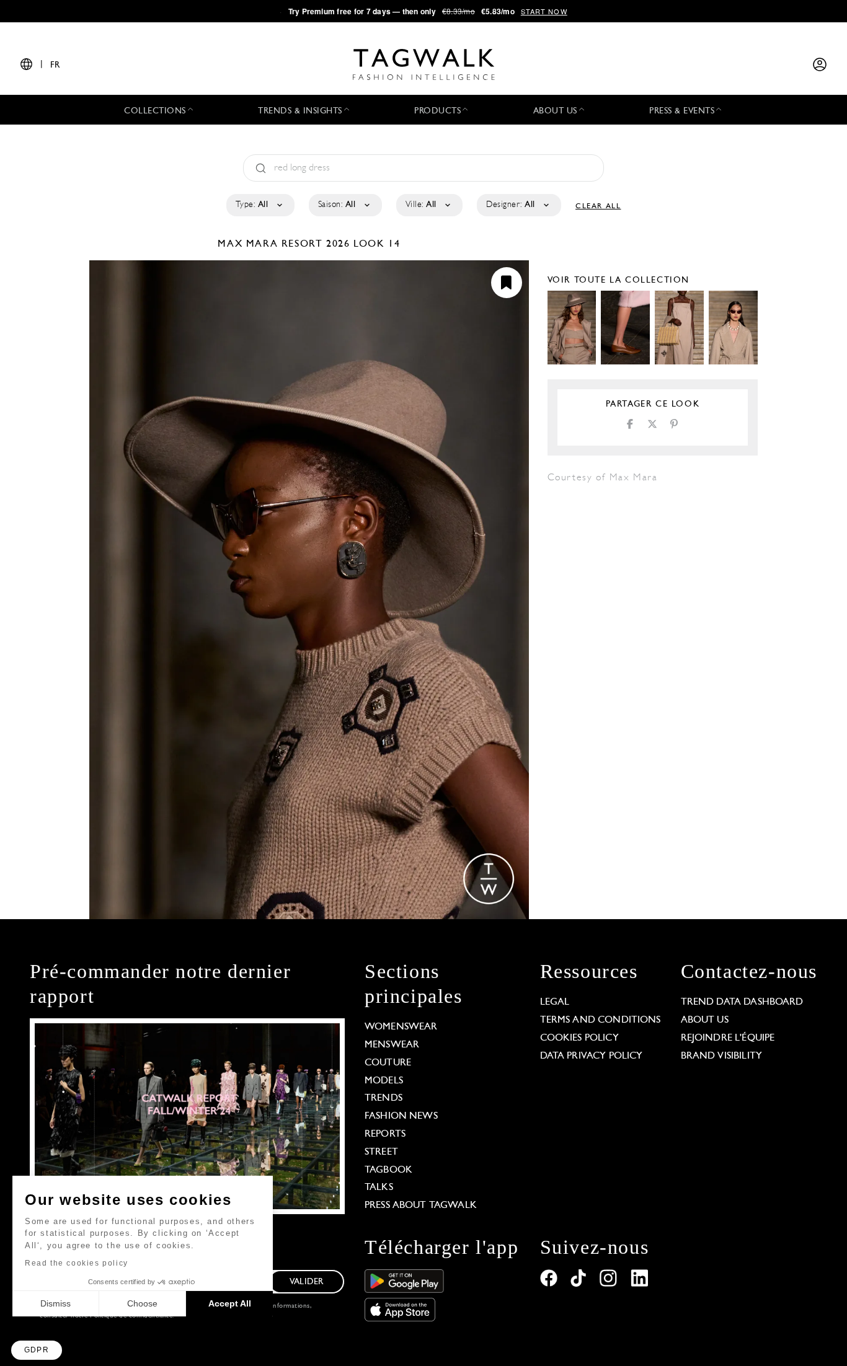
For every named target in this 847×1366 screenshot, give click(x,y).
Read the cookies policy (76, 1263)
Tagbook (388, 1170)
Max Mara (249, 244)
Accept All (229, 1303)
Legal (555, 1002)
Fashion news (401, 1116)
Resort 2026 (316, 244)
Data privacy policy (591, 1056)
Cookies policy (579, 1038)
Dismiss (55, 1303)
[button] (36, 1350)
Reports (385, 1134)
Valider (306, 1282)
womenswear (401, 1027)
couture (388, 1063)
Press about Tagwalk (421, 1205)
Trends (383, 1098)
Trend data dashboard (742, 1002)
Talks (379, 1187)
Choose (142, 1303)
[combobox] (259, 205)
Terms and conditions (600, 1020)
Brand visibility (721, 1056)
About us (705, 1020)
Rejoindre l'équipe (728, 1038)
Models (384, 1081)
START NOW (544, 11)
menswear (392, 1045)
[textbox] (259, 205)
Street (381, 1152)
